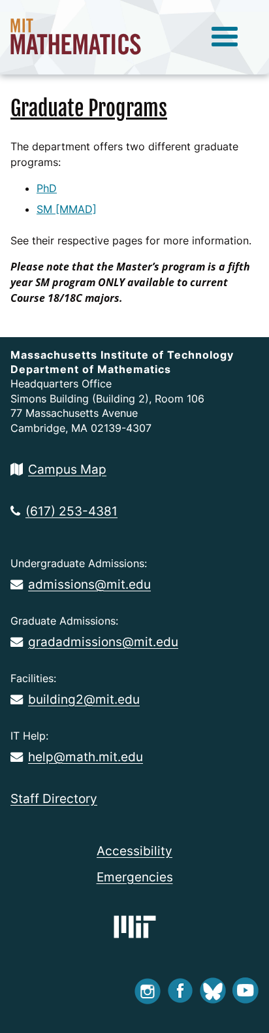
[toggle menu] (225, 37)
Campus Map (67, 469)
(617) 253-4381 (71, 511)
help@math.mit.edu (85, 756)
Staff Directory (53, 798)
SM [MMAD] (67, 209)
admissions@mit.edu (89, 584)
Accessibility (134, 851)
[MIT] (135, 927)
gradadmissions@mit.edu (103, 641)
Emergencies (135, 877)
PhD (47, 188)
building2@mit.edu (84, 699)
